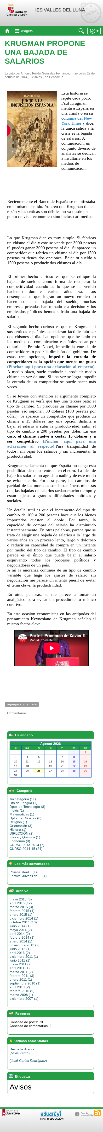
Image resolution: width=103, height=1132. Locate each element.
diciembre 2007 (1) (24, 998)
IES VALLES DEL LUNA (60, 9)
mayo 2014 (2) (21, 930)
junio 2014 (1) (20, 926)
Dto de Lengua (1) (23, 803)
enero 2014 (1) (21, 941)
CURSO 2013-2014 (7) (27, 845)
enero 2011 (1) (21, 979)
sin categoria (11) (23, 799)
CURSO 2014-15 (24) (26, 849)
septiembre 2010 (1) (25, 983)
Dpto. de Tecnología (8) (27, 807)
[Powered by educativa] (11, 1112)
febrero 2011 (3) (22, 976)
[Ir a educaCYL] (51, 1119)
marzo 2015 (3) (21, 907)
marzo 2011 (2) (21, 972)
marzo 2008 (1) (21, 995)
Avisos (21, 1087)
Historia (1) (18, 829)
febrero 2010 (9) (22, 991)
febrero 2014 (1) (22, 937)
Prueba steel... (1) (23, 872)
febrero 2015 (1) (22, 911)
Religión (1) (18, 822)
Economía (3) (20, 841)
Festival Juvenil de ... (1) (28, 876)
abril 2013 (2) (20, 953)
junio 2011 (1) (20, 960)
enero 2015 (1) (21, 914)
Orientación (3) (21, 826)
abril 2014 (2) (20, 934)
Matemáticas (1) (22, 814)
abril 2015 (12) (21, 903)
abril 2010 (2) (20, 987)
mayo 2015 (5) (21, 899)
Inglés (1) (17, 810)
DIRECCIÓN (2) (22, 833)
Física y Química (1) (25, 837)
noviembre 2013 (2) (25, 945)
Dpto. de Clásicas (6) (25, 818)
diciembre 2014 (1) (24, 918)
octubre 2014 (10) (23, 922)
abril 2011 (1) (20, 968)
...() (28, 1059)
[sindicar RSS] (97, 1113)
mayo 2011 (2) (21, 964)
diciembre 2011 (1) (24, 956)
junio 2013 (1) (20, 949)
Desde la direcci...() (23, 1051)
